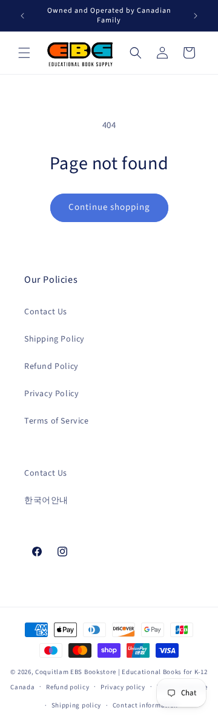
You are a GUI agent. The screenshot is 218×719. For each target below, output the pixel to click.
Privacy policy (123, 687)
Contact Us (45, 312)
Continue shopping (109, 207)
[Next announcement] (195, 15)
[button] (24, 52)
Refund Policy (51, 366)
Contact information (145, 705)
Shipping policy (76, 705)
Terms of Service (56, 421)
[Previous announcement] (22, 15)
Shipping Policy (54, 339)
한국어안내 (46, 501)
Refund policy (67, 687)
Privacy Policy (51, 394)
